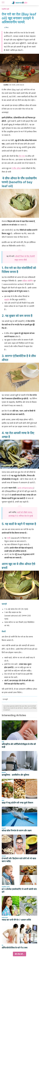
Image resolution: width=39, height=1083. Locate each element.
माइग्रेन (7, 299)
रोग (2, 945)
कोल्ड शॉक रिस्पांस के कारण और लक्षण (17, 830)
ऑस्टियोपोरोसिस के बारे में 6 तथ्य (14, 947)
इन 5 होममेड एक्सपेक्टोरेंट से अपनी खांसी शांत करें (19, 890)
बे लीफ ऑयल (16, 168)
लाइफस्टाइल (5, 917)
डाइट (3, 800)
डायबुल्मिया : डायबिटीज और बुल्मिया (15, 775)
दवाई (3, 742)
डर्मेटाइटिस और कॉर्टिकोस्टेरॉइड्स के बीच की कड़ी (19, 745)
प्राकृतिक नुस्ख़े (5, 9)
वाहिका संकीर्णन (27, 281)
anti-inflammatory (26, 488)
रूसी (8, 538)
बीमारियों (4, 772)
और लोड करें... (19, 954)
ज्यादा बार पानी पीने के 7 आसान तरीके (16, 919)
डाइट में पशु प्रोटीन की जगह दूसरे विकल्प (17, 802)
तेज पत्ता (22, 156)
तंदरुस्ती (4, 828)
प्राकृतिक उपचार (6, 887)
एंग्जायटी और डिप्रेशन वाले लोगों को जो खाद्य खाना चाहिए (19, 860)
